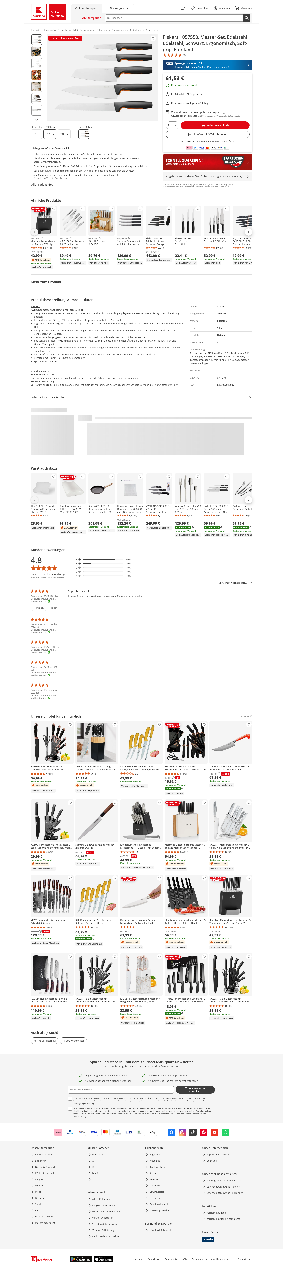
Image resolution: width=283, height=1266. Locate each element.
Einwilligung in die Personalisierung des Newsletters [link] (95, 1111)
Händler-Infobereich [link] (160, 1230)
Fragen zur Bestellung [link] (104, 1205)
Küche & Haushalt (45, 1173)
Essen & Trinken (44, 1216)
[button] (103, 559)
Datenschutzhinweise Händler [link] (223, 1186)
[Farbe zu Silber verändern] (83, 134)
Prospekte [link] (154, 1160)
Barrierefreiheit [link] (245, 1259)
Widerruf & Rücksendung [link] (106, 1211)
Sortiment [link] (154, 1173)
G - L (94, 1166)
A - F (94, 1160)
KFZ (37, 1210)
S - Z (94, 1179)
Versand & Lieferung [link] (103, 1230)
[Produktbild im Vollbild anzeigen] (102, 77)
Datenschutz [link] (171, 1259)
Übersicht (97, 1154)
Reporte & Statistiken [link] (218, 1154)
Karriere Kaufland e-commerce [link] (223, 1218)
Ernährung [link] (155, 1198)
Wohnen (39, 1185)
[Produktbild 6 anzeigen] (36, 98)
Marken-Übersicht (45, 1222)
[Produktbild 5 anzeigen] (36, 87)
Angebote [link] (154, 1154)
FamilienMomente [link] (159, 1204)
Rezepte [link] (153, 1179)
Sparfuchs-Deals (44, 1154)
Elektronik (40, 1160)
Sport (38, 1204)
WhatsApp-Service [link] (159, 1210)
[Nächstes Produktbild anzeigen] (36, 119)
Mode (38, 1191)
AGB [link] (184, 1259)
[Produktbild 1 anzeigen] (36, 39)
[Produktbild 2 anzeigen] (36, 51)
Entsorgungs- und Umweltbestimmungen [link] (212, 1259)
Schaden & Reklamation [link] (105, 1223)
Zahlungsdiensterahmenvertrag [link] (224, 1180)
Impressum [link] (136, 1259)
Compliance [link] (153, 1259)
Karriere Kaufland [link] (216, 1212)
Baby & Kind (41, 1179)
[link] (119, 8)
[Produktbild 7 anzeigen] (36, 110)
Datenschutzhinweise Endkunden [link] (225, 1192)
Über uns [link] (212, 1160)
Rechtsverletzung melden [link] (106, 1236)
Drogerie (40, 1198)
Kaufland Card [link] (157, 1166)
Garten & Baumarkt (45, 1166)
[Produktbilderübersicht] (37, 77)
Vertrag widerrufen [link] (102, 1217)
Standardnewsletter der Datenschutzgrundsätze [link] (93, 1101)
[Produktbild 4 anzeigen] (36, 75)
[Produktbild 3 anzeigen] (36, 63)
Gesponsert (35, 238)
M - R (95, 1173)
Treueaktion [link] (155, 1185)
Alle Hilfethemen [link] (101, 1199)
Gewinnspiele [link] (156, 1191)
